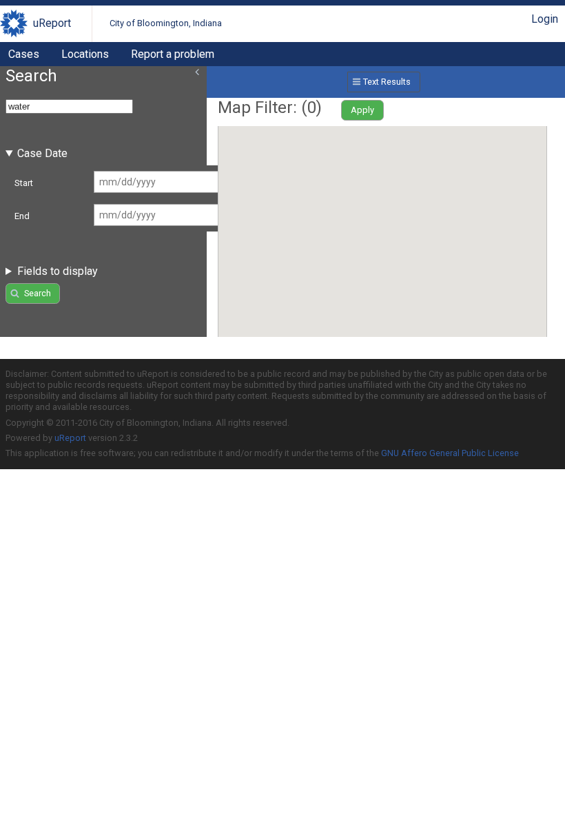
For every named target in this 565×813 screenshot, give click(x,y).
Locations (85, 54)
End (22, 216)
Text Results (387, 81)
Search (37, 293)
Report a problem (172, 54)
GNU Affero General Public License (450, 453)
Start (23, 183)
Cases (23, 54)
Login (544, 18)
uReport (52, 23)
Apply (362, 110)
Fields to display (57, 271)
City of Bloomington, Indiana (166, 23)
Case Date (42, 153)
